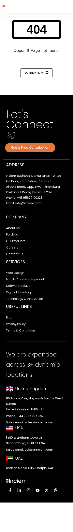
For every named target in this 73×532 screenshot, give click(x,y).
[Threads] (56, 490)
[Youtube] (37, 490)
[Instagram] (28, 490)
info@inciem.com (28, 203)
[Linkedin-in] (19, 490)
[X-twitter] (47, 490)
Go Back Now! (34, 73)
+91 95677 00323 (29, 197)
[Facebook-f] (10, 490)
